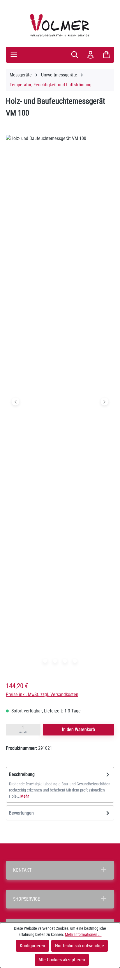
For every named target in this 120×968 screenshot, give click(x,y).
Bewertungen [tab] (21, 813)
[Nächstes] (104, 401)
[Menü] (14, 55)
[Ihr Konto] (90, 55)
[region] (60, 402)
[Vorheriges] (16, 401)
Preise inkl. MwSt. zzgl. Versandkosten (42, 694)
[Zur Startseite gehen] (60, 25)
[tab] (60, 785)
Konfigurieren (32, 945)
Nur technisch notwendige (79, 945)
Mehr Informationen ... (83, 934)
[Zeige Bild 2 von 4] (55, 661)
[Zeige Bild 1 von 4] (45, 661)
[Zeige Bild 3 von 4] (65, 661)
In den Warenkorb (78, 729)
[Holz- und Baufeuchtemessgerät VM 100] (60, 401)
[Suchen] (74, 54)
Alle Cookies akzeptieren (61, 959)
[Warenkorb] (106, 54)
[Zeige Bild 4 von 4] (75, 661)
